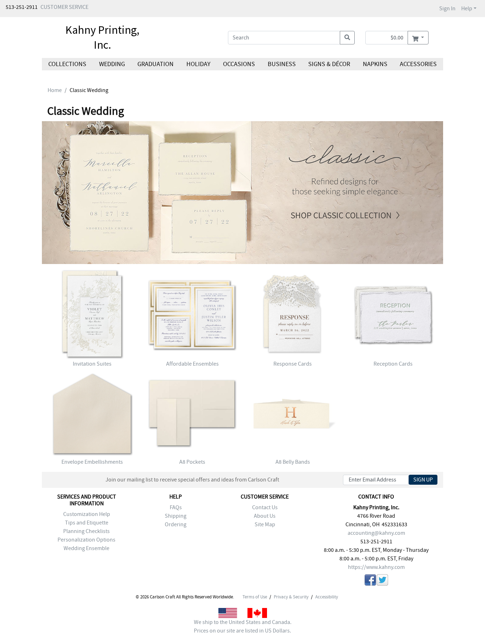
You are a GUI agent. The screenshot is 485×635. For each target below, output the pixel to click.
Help (466, 8)
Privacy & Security (291, 597)
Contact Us (265, 507)
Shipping (175, 516)
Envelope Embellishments (92, 462)
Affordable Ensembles (192, 363)
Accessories (418, 64)
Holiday (198, 64)
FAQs (176, 507)
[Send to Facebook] (370, 581)
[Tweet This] (382, 581)
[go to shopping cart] (418, 37)
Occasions (239, 64)
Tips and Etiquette (86, 522)
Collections (67, 64)
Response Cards (292, 363)
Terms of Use (255, 597)
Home (55, 90)
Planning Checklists (86, 531)
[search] (347, 37)
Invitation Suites (92, 363)
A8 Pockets (192, 462)
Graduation (155, 64)
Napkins (375, 64)
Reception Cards (393, 363)
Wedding (112, 64)
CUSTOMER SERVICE (64, 7)
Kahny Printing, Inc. (102, 37)
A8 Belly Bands (293, 462)
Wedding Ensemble (86, 548)
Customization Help (86, 514)
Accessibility (326, 597)
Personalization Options (86, 539)
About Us (265, 516)
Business (282, 64)
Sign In (447, 8)
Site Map (265, 524)
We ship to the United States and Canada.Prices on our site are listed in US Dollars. (242, 626)
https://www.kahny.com (376, 567)
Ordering (175, 524)
